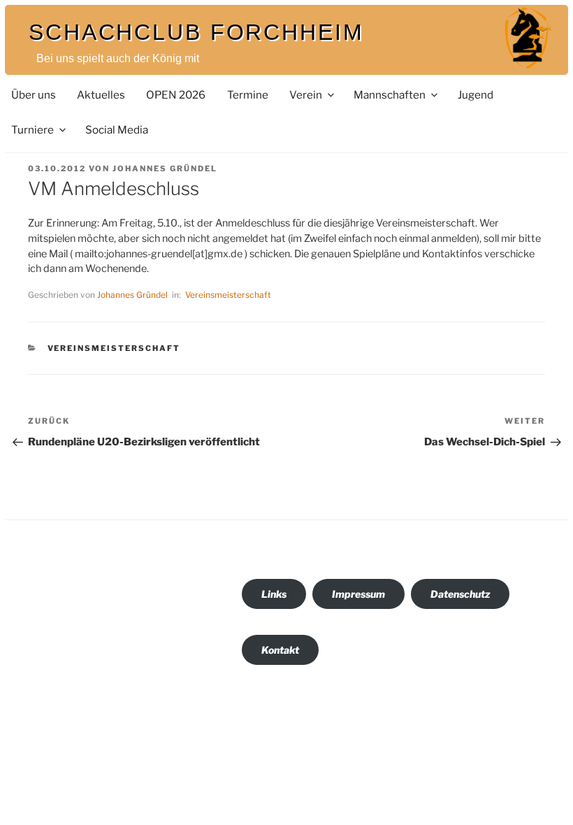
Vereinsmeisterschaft (228, 294)
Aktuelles (101, 94)
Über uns (33, 94)
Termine (247, 94)
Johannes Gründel (165, 168)
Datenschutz (460, 594)
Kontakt (280, 650)
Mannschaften (390, 94)
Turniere (32, 129)
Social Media (116, 129)
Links (273, 594)
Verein (305, 94)
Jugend (475, 94)
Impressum (358, 594)
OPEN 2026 (175, 94)
